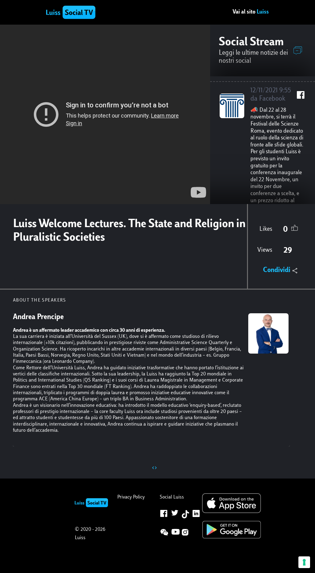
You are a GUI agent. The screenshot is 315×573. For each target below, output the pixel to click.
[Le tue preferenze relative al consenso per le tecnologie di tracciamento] (304, 562)
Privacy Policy (131, 497)
